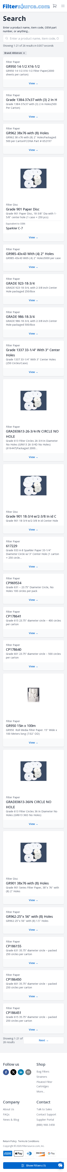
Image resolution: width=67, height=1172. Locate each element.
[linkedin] (21, 1072)
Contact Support (46, 1114)
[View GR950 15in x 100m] (33, 694)
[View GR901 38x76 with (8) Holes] (33, 852)
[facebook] (6, 1072)
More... (40, 1091)
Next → (44, 1040)
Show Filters (36, 1165)
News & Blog (11, 1119)
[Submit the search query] (6, 38)
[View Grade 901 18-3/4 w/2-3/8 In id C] (33, 485)
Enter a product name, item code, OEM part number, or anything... (30, 29)
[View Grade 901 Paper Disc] (33, 178)
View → (33, 83)
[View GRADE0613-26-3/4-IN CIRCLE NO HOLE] (33, 400)
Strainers (41, 1076)
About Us (8, 1109)
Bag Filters (42, 1071)
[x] (13, 1072)
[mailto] (28, 1072)
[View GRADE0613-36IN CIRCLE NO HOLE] (33, 771)
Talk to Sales (44, 1109)
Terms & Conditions (28, 1141)
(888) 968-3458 (45, 1125)
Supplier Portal (45, 1119)
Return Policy (10, 1141)
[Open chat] (60, 1165)
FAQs (6, 1114)
